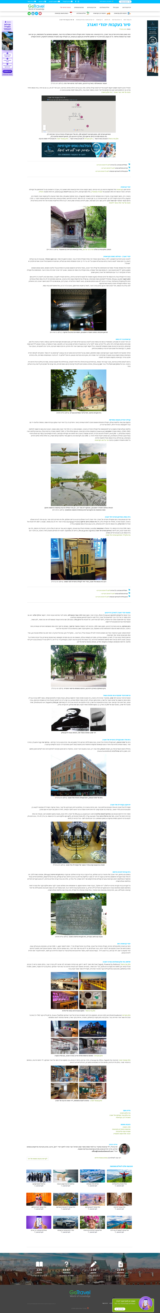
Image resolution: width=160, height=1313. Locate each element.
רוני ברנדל (122, 29)
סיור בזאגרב (126, 1127)
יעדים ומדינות (126, 7)
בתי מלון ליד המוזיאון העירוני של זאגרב (118, 535)
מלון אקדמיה (88, 138)
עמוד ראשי (127, 20)
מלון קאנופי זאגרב (124, 1060)
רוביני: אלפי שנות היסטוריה (121, 1133)
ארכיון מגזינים (91, 7)
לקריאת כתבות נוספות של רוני (37, 1158)
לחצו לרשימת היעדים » (103, 165)
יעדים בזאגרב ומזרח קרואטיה (84, 20)
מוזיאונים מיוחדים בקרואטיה (121, 1129)
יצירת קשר (31, 1)
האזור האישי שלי (65, 7)
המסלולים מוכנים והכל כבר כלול (125, 1302)
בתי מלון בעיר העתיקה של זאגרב (119, 1115)
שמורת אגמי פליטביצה (123, 1131)
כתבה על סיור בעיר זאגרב (122, 92)
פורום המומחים (79, 7)
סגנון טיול (116, 7)
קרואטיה (98, 20)
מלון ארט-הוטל (90, 1011)
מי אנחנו (41, 1)
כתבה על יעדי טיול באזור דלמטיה (119, 203)
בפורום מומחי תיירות (101, 1158)
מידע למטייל (67, 1)
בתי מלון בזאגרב (106, 92)
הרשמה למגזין (53, 1)
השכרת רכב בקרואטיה (123, 1117)
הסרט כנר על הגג (88, 249)
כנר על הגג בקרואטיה (102, 440)
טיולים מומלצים (104, 7)
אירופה (106, 20)
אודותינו (112, 1303)
